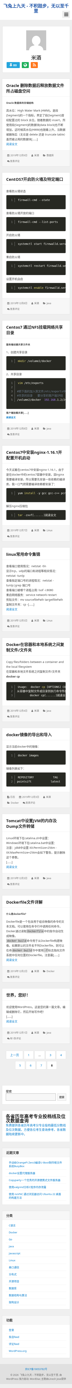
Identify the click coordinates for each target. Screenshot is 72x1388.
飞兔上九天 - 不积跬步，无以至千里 (36, 8)
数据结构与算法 (18, 1295)
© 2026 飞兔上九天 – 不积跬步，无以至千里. (34, 1375)
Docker (15, 802)
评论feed (14, 1344)
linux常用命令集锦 (23, 554)
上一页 (14, 1055)
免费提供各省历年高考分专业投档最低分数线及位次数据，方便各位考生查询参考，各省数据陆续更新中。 (36, 1129)
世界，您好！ (18, 995)
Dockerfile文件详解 (24, 902)
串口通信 (14, 1267)
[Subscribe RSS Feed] (34, 65)
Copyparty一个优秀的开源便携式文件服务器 (34, 1180)
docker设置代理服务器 (22, 1173)
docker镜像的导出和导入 (29, 734)
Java (49, 303)
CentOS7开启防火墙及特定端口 (34, 179)
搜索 (9, 1091)
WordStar (35, 1379)
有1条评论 (15, 1038)
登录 (11, 1330)
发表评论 (15, 161)
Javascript (14, 1253)
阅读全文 (11, 144)
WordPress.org (18, 1351)
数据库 (50, 155)
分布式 (13, 1274)
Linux (49, 530)
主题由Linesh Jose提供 (53, 1379)
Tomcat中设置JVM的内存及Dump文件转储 (31, 823)
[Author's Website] (25, 65)
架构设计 (14, 1302)
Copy (61, 198)
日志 (12, 797)
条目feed (14, 1337)
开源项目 (14, 1281)
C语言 (12, 1225)
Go (10, 1239)
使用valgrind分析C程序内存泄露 (27, 1187)
